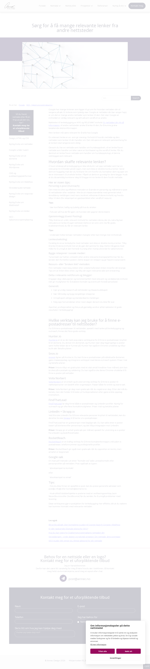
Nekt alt (128, 651)
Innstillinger (115, 658)
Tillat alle (102, 651)
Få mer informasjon (98, 644)
